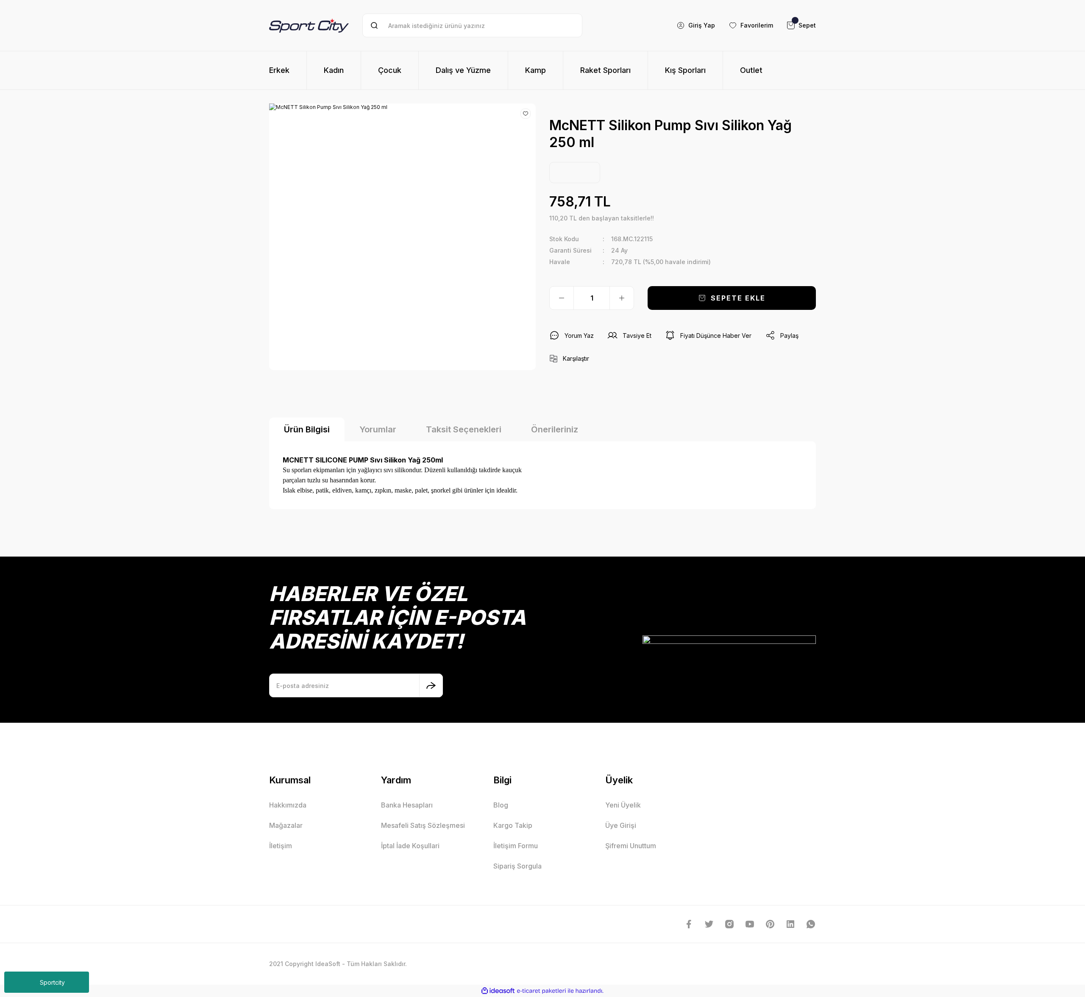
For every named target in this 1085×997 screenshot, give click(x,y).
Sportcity (52, 982)
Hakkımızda (287, 805)
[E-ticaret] (541, 991)
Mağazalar (286, 825)
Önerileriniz (554, 429)
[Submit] (431, 685)
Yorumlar (377, 429)
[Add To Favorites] (525, 114)
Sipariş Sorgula (517, 866)
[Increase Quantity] (622, 298)
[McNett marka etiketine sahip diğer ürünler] (574, 172)
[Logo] (309, 25)
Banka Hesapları (407, 805)
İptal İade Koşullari (410, 845)
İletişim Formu (515, 845)
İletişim (280, 845)
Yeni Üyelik (623, 805)
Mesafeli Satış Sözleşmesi (423, 825)
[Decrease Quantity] (561, 298)
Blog (500, 805)
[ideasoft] (498, 991)
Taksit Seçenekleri (463, 429)
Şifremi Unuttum (630, 845)
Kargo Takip (512, 825)
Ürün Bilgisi (307, 429)
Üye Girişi (620, 825)
